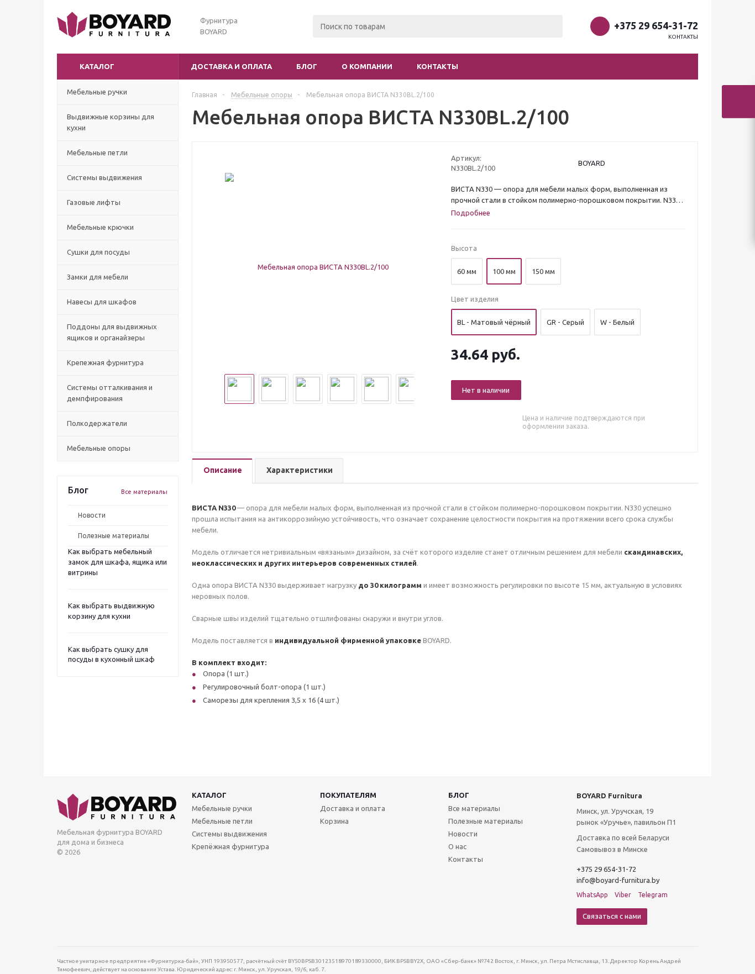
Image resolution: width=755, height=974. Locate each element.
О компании (367, 66)
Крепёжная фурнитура (230, 846)
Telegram (653, 894)
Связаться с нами (612, 916)
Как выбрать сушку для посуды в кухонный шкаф (111, 654)
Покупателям (348, 795)
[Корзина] (738, 101)
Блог (306, 66)
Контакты (683, 37)
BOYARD (591, 163)
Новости (92, 515)
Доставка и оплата (231, 66)
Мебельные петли (222, 821)
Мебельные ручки (222, 808)
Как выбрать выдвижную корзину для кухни (111, 611)
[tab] (222, 471)
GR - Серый (565, 322)
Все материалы (144, 491)
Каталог (209, 795)
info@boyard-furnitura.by (617, 880)
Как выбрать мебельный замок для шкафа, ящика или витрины (117, 561)
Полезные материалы (113, 535)
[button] (118, 67)
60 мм (466, 271)
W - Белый (617, 322)
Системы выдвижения (229, 834)
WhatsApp (592, 894)
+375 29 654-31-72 (656, 25)
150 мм (543, 271)
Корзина (334, 821)
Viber (623, 894)
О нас (457, 846)
